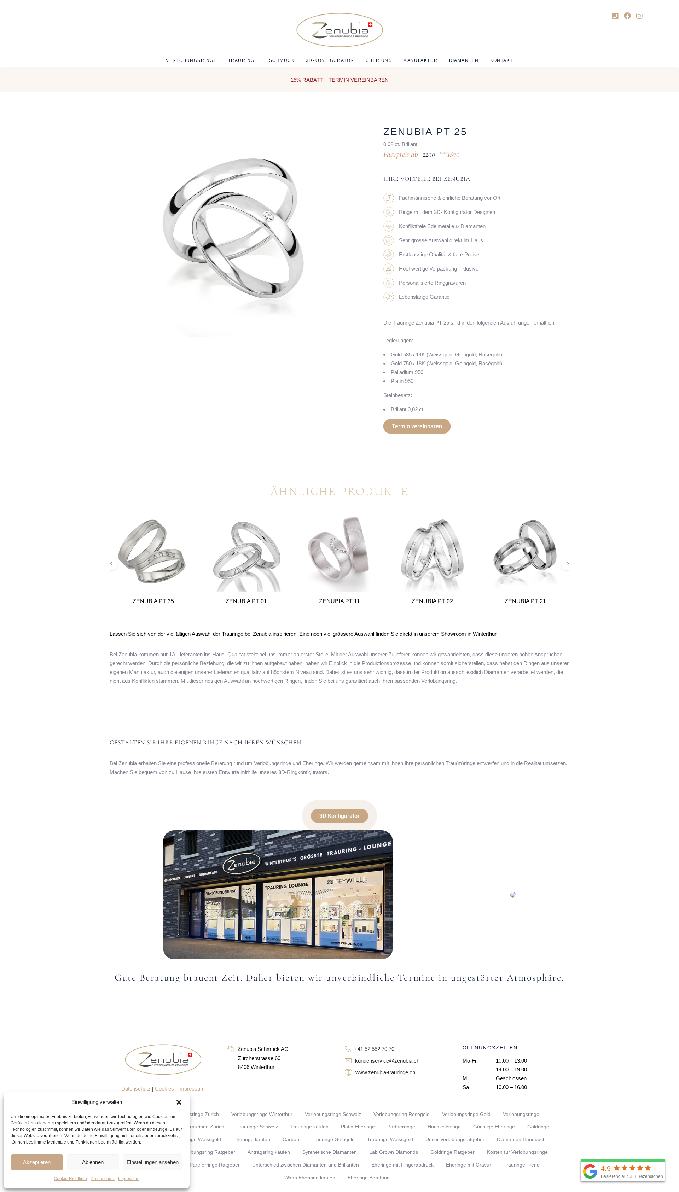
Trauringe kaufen (309, 1126)
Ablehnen (93, 1162)
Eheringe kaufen (251, 1139)
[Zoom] (331, 135)
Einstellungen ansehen (153, 1162)
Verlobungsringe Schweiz (333, 1114)
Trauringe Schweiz (257, 1126)
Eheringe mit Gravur (468, 1165)
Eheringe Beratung (369, 1177)
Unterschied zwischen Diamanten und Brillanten (305, 1165)
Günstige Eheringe (494, 1126)
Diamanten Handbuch (521, 1139)
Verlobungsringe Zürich (193, 1114)
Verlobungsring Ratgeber (207, 1152)
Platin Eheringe (358, 1126)
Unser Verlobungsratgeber (454, 1139)
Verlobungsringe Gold (466, 1114)
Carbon (291, 1139)
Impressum (128, 1178)
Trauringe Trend (522, 1165)
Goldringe (538, 1126)
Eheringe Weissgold (198, 1139)
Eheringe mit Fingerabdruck (402, 1165)
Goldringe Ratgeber (452, 1152)
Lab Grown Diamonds (393, 1152)
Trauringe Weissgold (390, 1139)
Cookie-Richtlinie (70, 1178)
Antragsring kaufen (269, 1152)
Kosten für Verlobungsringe (517, 1152)
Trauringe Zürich (205, 1126)
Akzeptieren (37, 1162)
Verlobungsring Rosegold (401, 1114)
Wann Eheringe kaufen (309, 1177)
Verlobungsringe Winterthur (261, 1114)
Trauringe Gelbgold (333, 1139)
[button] (178, 1102)
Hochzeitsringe (444, 1126)
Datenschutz (103, 1178)
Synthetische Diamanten (329, 1152)
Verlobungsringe (521, 1114)
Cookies (164, 1089)
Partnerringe (401, 1126)
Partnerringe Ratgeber (215, 1165)
